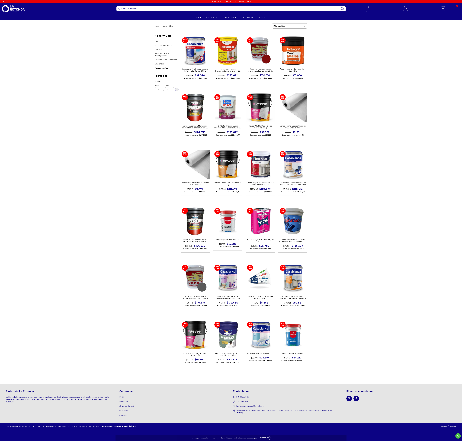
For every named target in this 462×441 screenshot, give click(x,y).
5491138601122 (242, 397)
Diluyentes (159, 64)
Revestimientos (161, 68)
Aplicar (177, 89)
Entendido (264, 438)
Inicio (199, 17)
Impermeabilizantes (163, 45)
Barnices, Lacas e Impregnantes (162, 54)
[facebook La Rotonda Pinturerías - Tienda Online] (7, 2)
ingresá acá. (107, 426)
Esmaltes (158, 49)
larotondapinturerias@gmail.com (250, 406)
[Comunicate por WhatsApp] (458, 436)
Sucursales (248, 17)
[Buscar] (342, 9)
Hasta (167, 85)
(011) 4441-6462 (242, 401)
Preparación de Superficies (166, 60)
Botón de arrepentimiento (125, 426)
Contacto (261, 17)
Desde (157, 85)
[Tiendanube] (448, 426)
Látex (157, 41)
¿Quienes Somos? (230, 17)
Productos (211, 17)
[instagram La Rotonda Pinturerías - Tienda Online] (3, 2)
